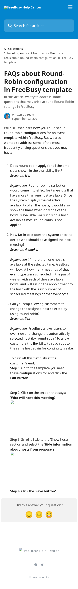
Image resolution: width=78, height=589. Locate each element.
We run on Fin (41, 577)
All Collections (13, 49)
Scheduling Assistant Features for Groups (32, 53)
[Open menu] (70, 7)
